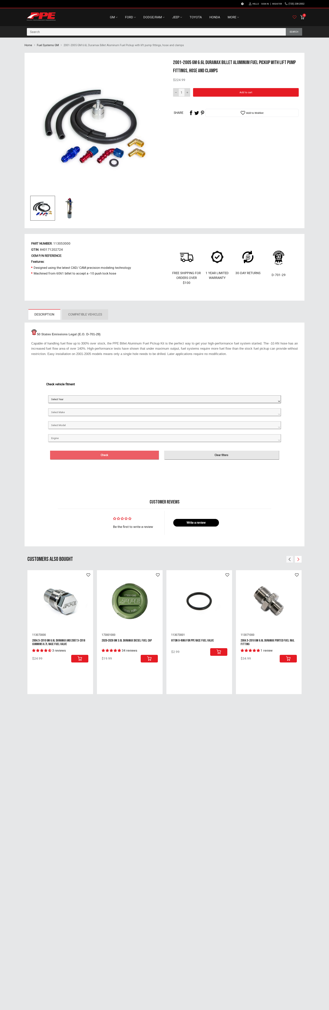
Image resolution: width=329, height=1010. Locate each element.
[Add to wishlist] (88, 575)
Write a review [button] (196, 522)
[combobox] (164, 32)
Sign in (265, 4)
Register (277, 4)
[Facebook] (191, 113)
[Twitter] (196, 113)
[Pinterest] (202, 113)
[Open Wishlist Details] (294, 17)
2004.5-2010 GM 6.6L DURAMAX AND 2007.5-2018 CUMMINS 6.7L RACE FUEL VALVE (58, 642)
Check (104, 455)
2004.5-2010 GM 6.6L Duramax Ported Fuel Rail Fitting (268, 642)
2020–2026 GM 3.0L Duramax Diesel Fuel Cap (127, 640)
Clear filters (221, 455)
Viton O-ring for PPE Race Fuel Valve (192, 640)
